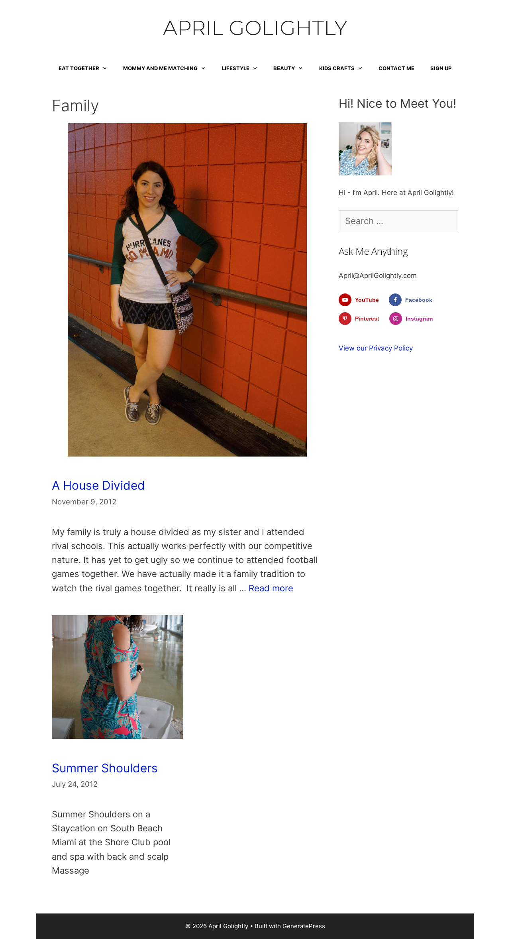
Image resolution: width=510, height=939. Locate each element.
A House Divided (98, 485)
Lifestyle (235, 68)
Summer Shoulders (105, 768)
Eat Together (79, 68)
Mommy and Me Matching (160, 68)
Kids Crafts (337, 68)
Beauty (284, 68)
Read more (271, 588)
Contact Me (396, 68)
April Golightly (255, 28)
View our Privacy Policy (376, 348)
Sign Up (440, 68)
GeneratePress (303, 926)
